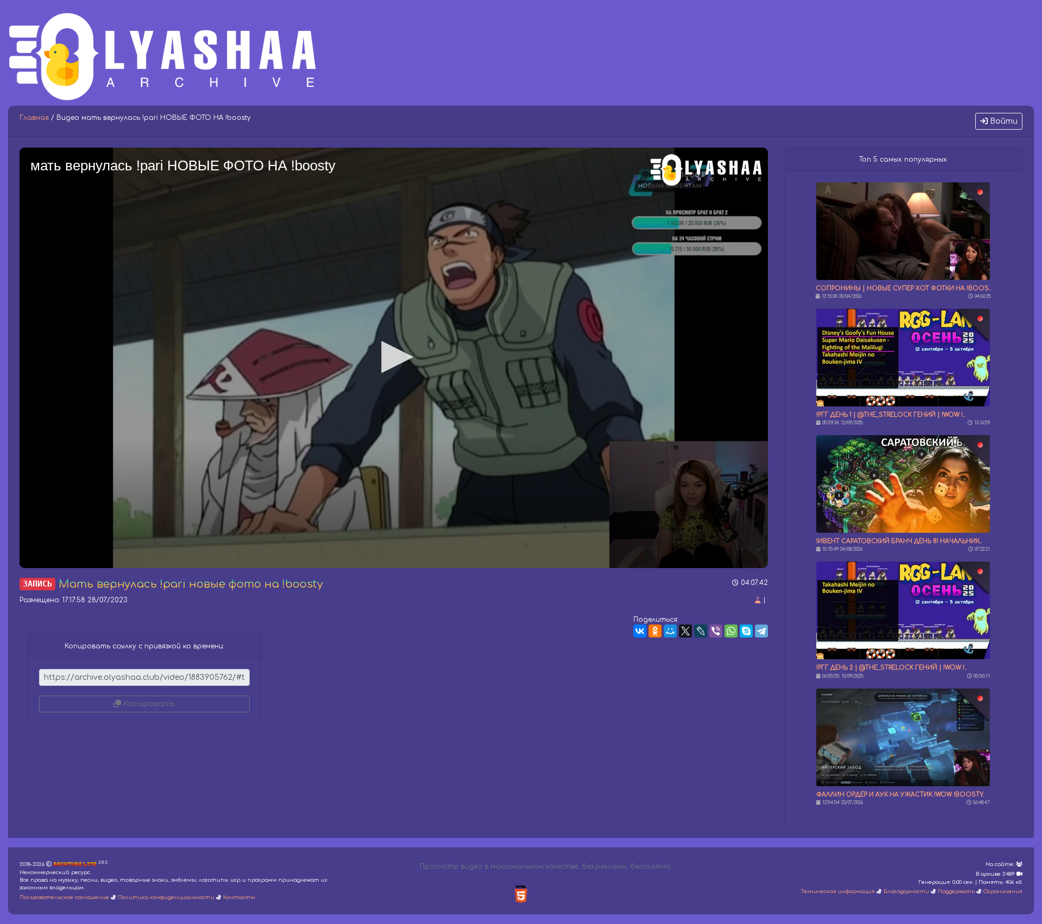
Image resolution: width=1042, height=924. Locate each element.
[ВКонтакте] (639, 631)
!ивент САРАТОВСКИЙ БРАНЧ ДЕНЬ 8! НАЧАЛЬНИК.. (899, 541)
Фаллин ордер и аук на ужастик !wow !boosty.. (900, 794)
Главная (34, 118)
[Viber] (715, 631)
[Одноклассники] (655, 631)
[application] (394, 358)
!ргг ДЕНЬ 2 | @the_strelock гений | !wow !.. (891, 667)
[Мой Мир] (670, 631)
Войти (1003, 121)
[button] (393, 357)
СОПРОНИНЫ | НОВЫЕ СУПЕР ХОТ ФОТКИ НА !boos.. (903, 288)
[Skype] (746, 631)
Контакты (239, 897)
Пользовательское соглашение (64, 897)
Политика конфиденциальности (166, 897)
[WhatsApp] (731, 631)
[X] (685, 631)
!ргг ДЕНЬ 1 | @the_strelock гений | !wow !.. (890, 414)
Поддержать (956, 891)
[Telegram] (761, 631)
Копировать (148, 704)
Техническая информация (837, 891)
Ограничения (1002, 891)
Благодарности (906, 891)
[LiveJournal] (700, 631)
